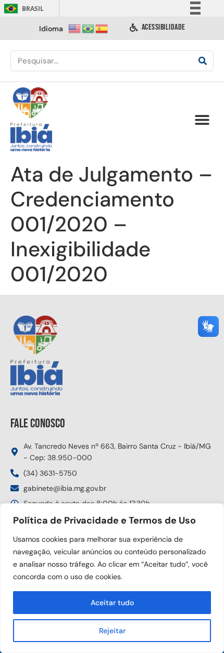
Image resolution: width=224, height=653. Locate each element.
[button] (202, 120)
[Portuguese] (88, 27)
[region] (112, 578)
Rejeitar (112, 630)
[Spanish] (102, 27)
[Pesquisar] (202, 61)
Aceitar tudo (112, 602)
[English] (75, 27)
